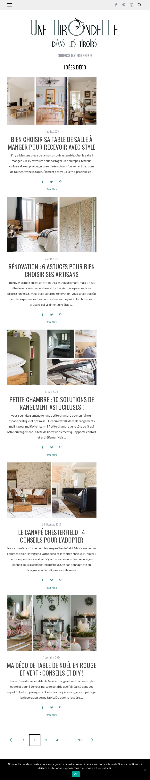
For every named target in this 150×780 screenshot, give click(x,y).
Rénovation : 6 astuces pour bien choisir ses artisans (51, 270)
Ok (76, 774)
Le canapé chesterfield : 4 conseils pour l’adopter (51, 535)
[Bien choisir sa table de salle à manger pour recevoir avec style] (51, 101)
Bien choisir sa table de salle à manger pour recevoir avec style (52, 142)
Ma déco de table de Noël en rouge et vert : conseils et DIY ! (51, 668)
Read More (51, 189)
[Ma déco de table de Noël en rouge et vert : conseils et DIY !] (51, 623)
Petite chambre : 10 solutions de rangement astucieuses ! (51, 403)
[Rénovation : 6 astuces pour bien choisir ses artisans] (51, 224)
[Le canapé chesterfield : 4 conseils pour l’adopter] (51, 490)
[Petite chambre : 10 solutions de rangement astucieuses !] (51, 357)
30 (79, 740)
